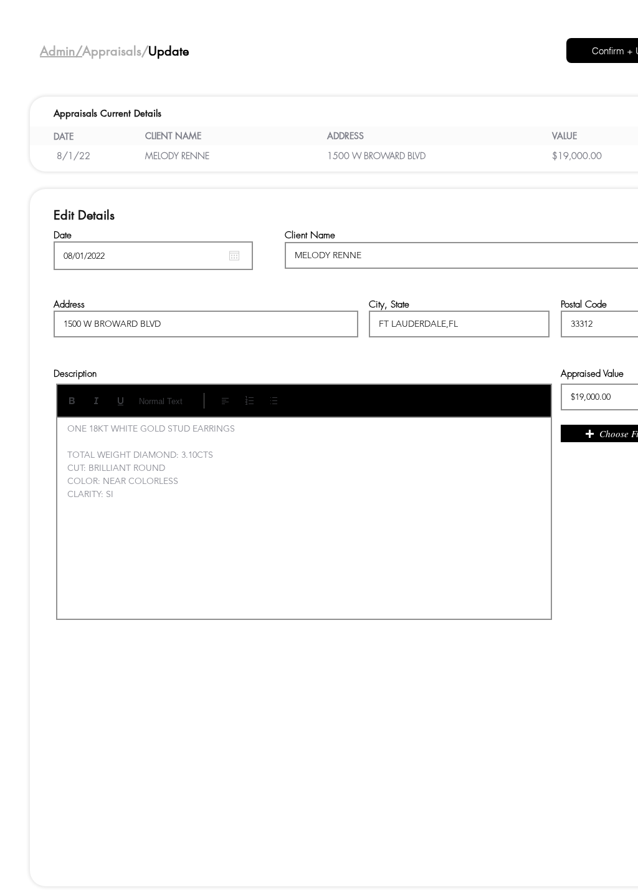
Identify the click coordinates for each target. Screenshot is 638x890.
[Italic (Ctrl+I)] (96, 401)
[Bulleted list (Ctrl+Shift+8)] (274, 401)
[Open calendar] (234, 256)
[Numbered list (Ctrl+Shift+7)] (249, 401)
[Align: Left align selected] (225, 401)
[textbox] (304, 514)
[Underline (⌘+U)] (121, 401)
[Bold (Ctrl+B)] (72, 401)
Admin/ (61, 51)
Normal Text (161, 401)
